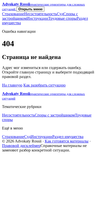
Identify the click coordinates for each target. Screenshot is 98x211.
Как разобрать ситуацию (44, 85)
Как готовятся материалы (66, 141)
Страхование (13, 14)
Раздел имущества (67, 136)
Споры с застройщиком (55, 115)
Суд (60, 14)
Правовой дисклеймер (21, 146)
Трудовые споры (62, 18)
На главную (12, 85)
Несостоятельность (40, 14)
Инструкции (37, 18)
